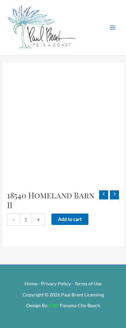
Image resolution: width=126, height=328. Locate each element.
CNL (54, 305)
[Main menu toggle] (112, 27)
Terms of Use (88, 283)
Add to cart (70, 219)
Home (31, 283)
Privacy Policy (56, 283)
